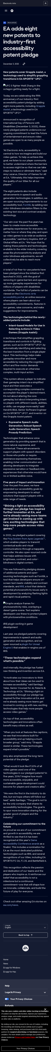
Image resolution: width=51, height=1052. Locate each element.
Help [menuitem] (7, 985)
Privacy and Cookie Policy (25, 1037)
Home (5, 959)
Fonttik (27, 204)
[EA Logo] (12, 10)
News (5, 963)
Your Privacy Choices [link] (21, 999)
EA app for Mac (9, 972)
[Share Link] (24, 64)
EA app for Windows (11, 967)
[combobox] (25, 926)
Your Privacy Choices (25, 1048)
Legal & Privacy (13, 992)
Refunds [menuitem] (9, 1005)
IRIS (22, 586)
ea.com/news (10, 905)
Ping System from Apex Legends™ (26, 538)
